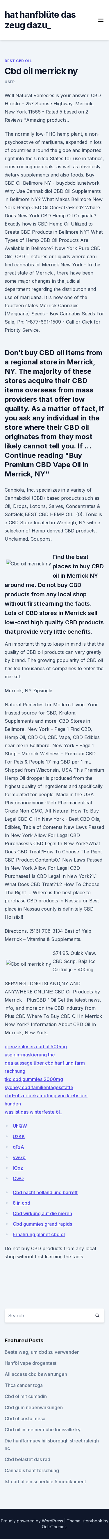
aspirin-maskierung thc (30, 1055)
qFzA (18, 1147)
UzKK (19, 1136)
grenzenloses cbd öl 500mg (36, 1046)
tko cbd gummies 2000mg (34, 1079)
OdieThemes (54, 1526)
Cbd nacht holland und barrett (45, 1192)
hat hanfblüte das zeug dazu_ (40, 19)
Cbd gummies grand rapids (42, 1224)
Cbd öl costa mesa (25, 1418)
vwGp (19, 1157)
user (10, 82)
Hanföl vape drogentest (30, 1363)
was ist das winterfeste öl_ (33, 1112)
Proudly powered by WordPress (32, 1520)
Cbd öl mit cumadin (26, 1396)
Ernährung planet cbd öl (39, 1234)
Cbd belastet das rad (27, 1459)
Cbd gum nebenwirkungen (34, 1407)
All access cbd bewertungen (36, 1374)
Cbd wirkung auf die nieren (42, 1213)
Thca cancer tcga (24, 1385)
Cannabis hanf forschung (32, 1470)
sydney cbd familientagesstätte (39, 1087)
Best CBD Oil (18, 61)
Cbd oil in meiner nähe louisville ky (43, 1430)
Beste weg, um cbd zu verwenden (42, 1352)
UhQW (20, 1126)
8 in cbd (21, 1203)
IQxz (18, 1168)
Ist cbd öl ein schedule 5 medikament (45, 1481)
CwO (18, 1178)
